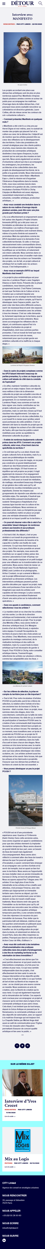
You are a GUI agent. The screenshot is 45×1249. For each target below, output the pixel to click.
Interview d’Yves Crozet (20, 1103)
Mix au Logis (17, 1159)
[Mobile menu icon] (3, 3)
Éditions (8, 1163)
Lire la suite (9, 1116)
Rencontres (9, 24)
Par (24, 24)
